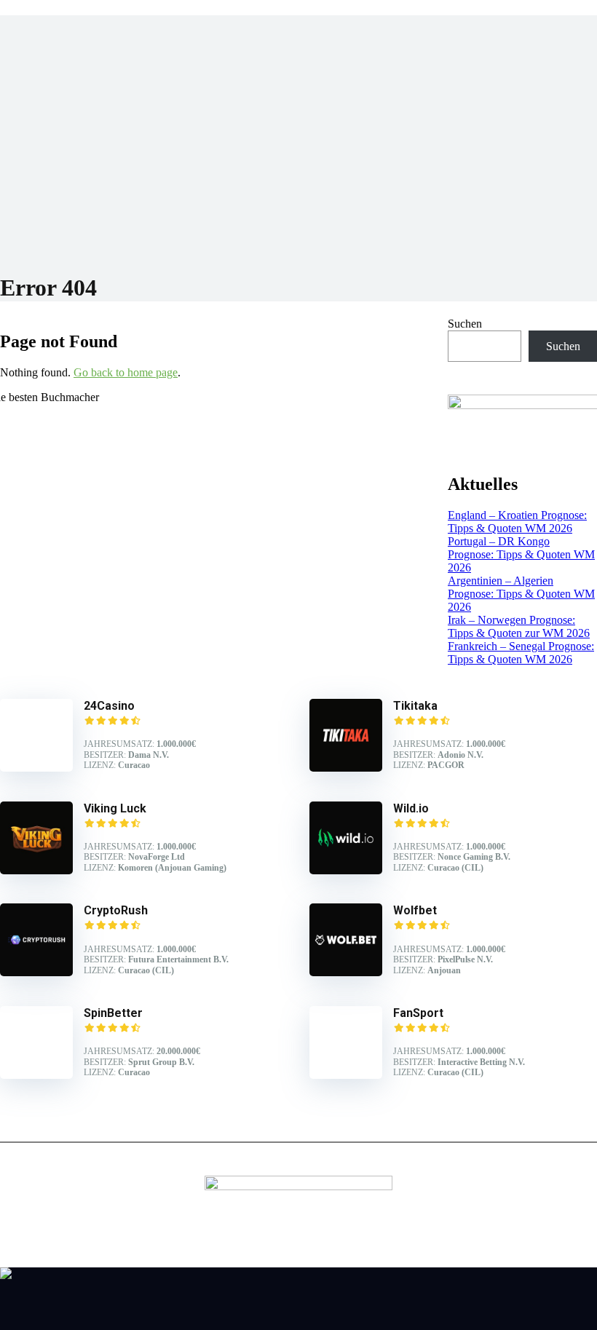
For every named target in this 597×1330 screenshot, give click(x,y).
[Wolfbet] (345, 972)
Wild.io (411, 808)
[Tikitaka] (345, 767)
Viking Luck (115, 808)
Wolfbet (415, 910)
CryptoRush (116, 910)
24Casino (109, 706)
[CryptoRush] (36, 972)
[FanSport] (345, 1075)
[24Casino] (36, 767)
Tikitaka (415, 706)
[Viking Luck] (36, 870)
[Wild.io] (345, 870)
